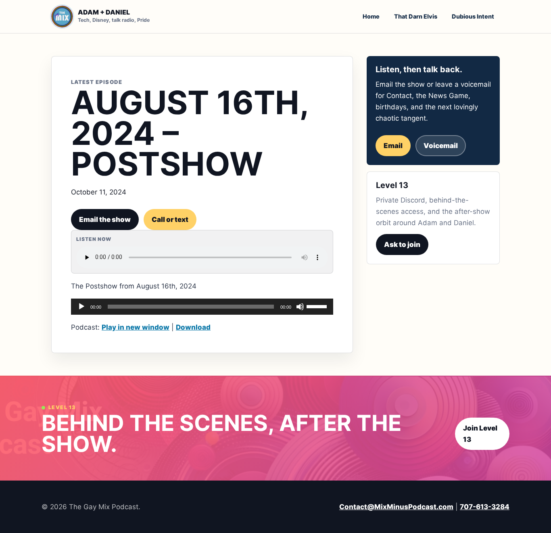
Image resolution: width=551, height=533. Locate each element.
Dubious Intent (473, 16)
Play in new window (135, 327)
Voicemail (441, 146)
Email (393, 146)
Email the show (105, 219)
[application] (202, 307)
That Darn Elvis (415, 16)
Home (371, 16)
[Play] (81, 307)
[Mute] (300, 307)
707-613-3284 (484, 507)
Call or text (170, 219)
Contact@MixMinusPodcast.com (396, 507)
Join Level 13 (480, 433)
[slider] (318, 306)
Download (193, 327)
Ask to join (402, 244)
